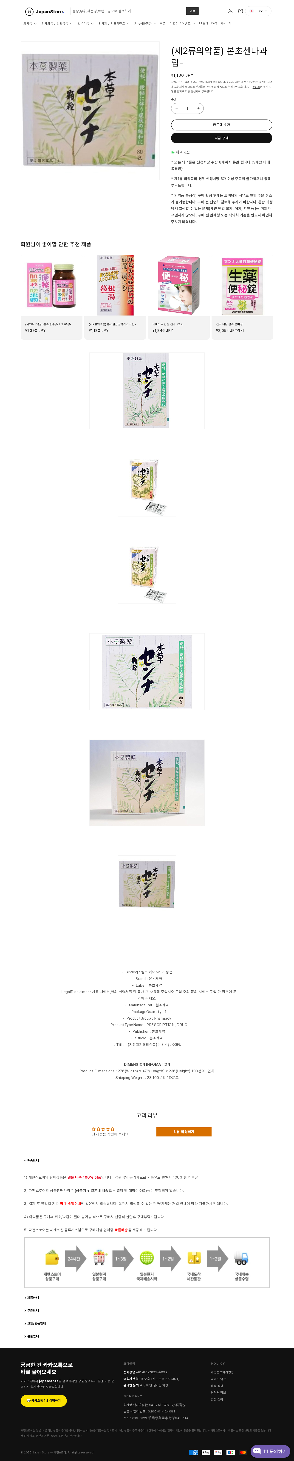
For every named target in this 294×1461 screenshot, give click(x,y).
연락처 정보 (218, 1392)
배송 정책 (217, 1386)
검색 (192, 11)
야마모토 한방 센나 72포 (168, 324)
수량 (173, 99)
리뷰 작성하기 (184, 1132)
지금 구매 (222, 138)
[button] (29, 23)
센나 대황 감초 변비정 (229, 324)
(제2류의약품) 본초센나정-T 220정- (48, 324)
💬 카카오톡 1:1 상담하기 (44, 1400)
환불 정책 (217, 1399)
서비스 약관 (218, 1379)
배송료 (256, 86)
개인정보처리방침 (222, 1372)
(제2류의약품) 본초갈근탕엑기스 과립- (112, 324)
